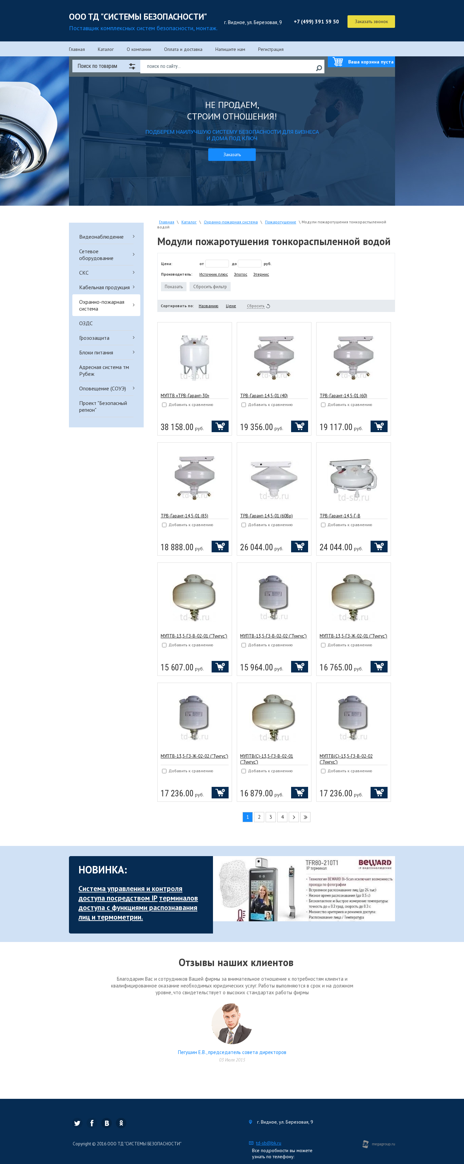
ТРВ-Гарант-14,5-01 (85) (184, 516)
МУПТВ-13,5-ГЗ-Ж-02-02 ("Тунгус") (194, 756)
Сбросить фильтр (210, 287)
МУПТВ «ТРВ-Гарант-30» (185, 396)
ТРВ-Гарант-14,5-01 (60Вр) (266, 516)
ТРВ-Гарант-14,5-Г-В (340, 516)
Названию (208, 305)
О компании (139, 49)
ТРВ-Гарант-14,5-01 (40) (264, 396)
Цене (231, 305)
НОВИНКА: (102, 869)
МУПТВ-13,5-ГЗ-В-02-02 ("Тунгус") (273, 636)
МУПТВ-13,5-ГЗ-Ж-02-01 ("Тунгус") (353, 636)
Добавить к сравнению (190, 404)
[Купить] (220, 426)
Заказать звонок (371, 21)
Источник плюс (213, 274)
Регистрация (271, 49)
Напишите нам (230, 49)
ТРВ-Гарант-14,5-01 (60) (343, 396)
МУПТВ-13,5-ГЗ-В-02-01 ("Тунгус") (194, 636)
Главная (77, 49)
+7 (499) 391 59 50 (316, 21)
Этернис (261, 274)
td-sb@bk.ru (268, 1143)
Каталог (106, 49)
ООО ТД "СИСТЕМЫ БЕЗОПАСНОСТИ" (138, 16)
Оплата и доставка (183, 49)
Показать (174, 287)
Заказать (232, 154)
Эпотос (240, 274)
